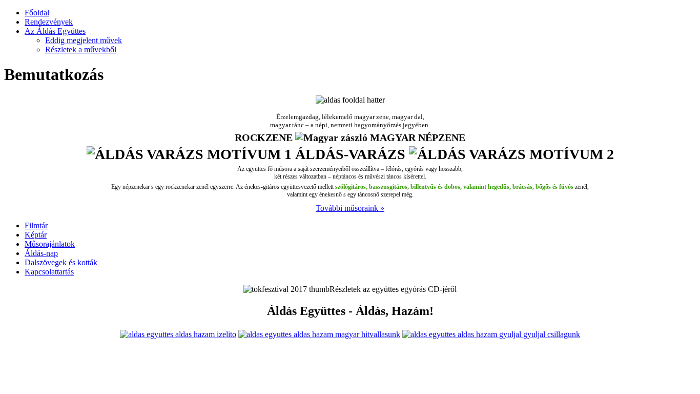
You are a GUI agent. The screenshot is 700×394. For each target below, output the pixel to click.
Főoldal (37, 12)
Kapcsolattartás (49, 271)
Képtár (36, 234)
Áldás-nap (41, 253)
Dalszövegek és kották (61, 262)
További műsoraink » (350, 208)
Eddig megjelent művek (83, 40)
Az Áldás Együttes (55, 31)
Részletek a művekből (80, 49)
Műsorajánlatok (50, 244)
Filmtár (36, 225)
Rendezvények (49, 21)
